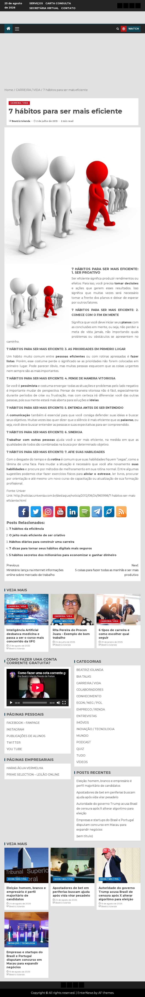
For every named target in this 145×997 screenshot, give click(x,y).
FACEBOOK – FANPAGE (23, 722)
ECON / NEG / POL (17, 616)
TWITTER (14, 742)
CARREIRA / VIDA (19, 103)
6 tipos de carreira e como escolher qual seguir (114, 633)
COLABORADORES (89, 689)
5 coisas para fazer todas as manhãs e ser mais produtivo (106, 570)
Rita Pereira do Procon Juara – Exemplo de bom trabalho (71, 633)
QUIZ (80, 749)
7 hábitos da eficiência (26, 528)
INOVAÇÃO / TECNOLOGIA (21, 621)
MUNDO (82, 735)
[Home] (8, 28)
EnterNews (85, 993)
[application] (38, 687)
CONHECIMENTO (16, 611)
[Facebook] (23, 511)
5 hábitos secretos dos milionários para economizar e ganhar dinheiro (62, 555)
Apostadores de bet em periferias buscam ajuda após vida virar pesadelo (71, 891)
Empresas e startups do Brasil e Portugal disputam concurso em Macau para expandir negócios (105, 824)
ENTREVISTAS (86, 716)
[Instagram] (48, 511)
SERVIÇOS (36, 3)
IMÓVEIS (82, 722)
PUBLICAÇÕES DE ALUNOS (26, 736)
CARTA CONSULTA (58, 3)
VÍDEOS (82, 762)
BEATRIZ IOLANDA (89, 670)
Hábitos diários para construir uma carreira (41, 542)
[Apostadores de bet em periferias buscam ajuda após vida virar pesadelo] (73, 865)
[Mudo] (58, 702)
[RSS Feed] (121, 511)
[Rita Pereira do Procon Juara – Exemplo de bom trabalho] (73, 609)
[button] (16, 28)
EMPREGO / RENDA (90, 709)
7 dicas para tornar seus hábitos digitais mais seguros (50, 548)
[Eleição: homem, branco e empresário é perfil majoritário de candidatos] (26, 865)
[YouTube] (60, 511)
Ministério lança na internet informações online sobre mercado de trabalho (35, 570)
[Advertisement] (72, 61)
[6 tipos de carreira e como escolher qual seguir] (119, 609)
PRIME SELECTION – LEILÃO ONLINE (33, 774)
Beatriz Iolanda (21, 121)
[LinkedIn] (72, 511)
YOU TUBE (14, 749)
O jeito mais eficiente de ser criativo (37, 535)
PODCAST (83, 742)
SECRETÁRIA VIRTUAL (44, 8)
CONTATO (68, 8)
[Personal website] (109, 511)
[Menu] (16, 28)
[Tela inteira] (64, 702)
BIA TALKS (83, 676)
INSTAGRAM (15, 729)
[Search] (117, 28)
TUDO (80, 755)
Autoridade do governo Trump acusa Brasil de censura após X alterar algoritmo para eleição (106, 808)
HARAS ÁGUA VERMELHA (25, 768)
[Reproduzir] (11, 702)
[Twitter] (36, 511)
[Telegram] (97, 511)
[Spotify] (84, 511)
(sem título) (84, 836)
